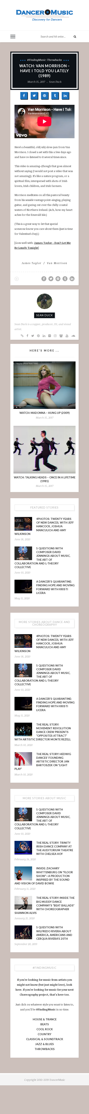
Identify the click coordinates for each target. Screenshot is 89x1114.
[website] (22, 336)
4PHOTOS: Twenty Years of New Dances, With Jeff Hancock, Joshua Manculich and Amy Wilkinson (44, 526)
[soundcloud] (73, 336)
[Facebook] (27, 336)
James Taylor (31, 263)
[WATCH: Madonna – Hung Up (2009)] (44, 385)
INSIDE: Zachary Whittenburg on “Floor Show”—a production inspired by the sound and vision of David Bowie (43, 876)
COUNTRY (44, 1034)
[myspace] (61, 336)
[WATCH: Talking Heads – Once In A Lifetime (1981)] (44, 449)
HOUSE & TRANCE (45, 1019)
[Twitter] (33, 336)
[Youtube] (67, 336)
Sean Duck (55, 82)
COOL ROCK (44, 1029)
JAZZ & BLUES (44, 1044)
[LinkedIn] (44, 336)
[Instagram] (55, 336)
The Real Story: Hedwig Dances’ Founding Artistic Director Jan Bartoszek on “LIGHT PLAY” (42, 761)
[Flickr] (49, 336)
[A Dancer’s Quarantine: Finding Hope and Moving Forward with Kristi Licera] (23, 586)
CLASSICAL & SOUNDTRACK (44, 1039)
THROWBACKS (45, 1049)
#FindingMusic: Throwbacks (44, 60)
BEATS (44, 1024)
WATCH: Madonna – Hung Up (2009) (44, 412)
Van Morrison (57, 263)
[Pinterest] (38, 336)
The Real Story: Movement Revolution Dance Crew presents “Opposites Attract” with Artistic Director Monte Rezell (42, 732)
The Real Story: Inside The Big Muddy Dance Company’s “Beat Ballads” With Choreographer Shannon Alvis (44, 905)
